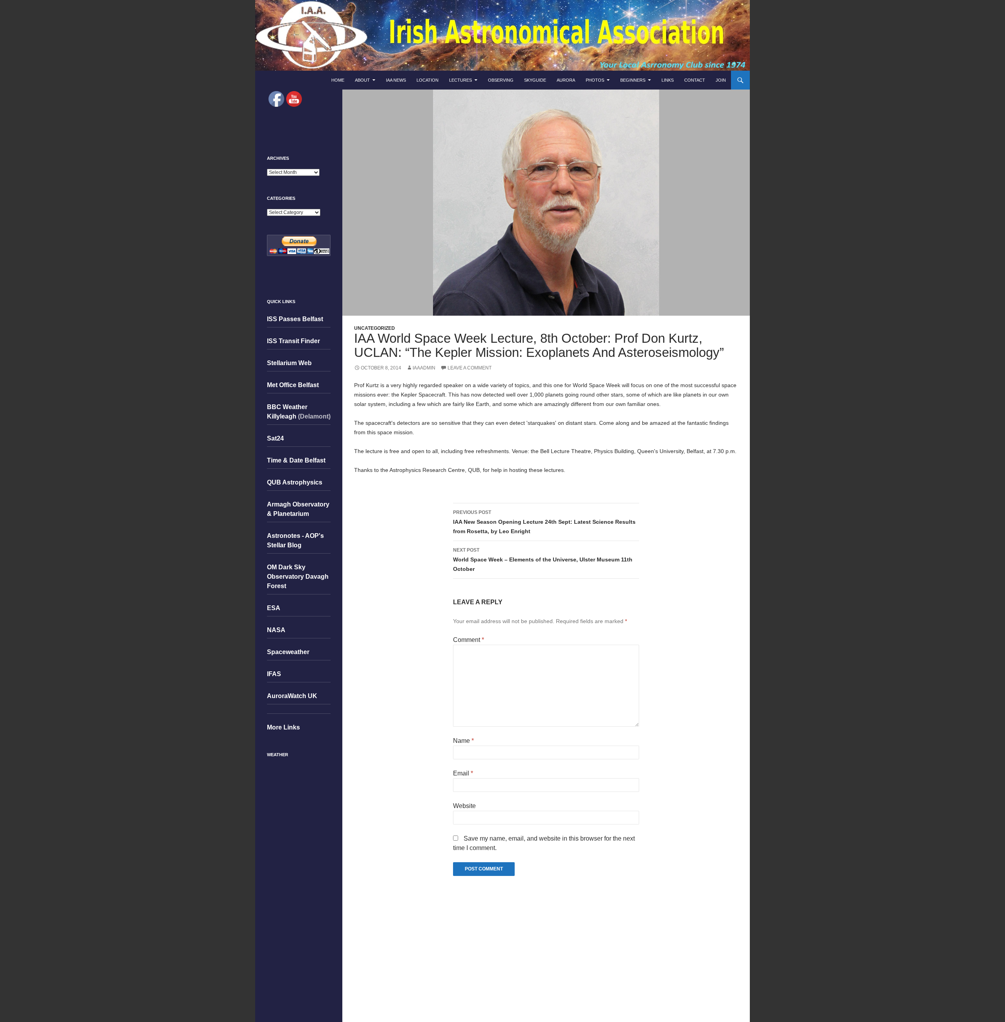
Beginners (632, 80)
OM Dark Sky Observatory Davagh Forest (298, 576)
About (362, 80)
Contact (694, 80)
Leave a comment (470, 368)
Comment (468, 639)
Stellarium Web (289, 363)
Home (337, 80)
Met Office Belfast (293, 385)
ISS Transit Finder (293, 341)
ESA (273, 608)
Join (721, 80)
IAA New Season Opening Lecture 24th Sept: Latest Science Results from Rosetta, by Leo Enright (544, 522)
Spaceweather (288, 652)
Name (463, 740)
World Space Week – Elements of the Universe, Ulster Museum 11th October (542, 559)
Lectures (460, 80)
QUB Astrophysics (294, 482)
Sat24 (275, 438)
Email (463, 773)
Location (428, 80)
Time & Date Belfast (296, 460)
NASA (276, 630)
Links (667, 80)
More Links (283, 727)
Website (464, 806)
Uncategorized (374, 328)
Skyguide (535, 80)
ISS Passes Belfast (295, 319)
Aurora (566, 80)
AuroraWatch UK (292, 696)
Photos (595, 80)
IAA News (396, 80)
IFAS (274, 674)
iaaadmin (424, 368)
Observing (500, 80)
